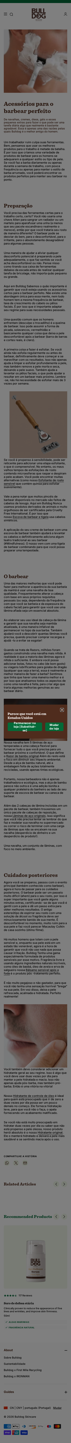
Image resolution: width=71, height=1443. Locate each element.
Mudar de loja (54, 726)
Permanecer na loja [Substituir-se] (25, 727)
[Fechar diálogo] (61, 709)
